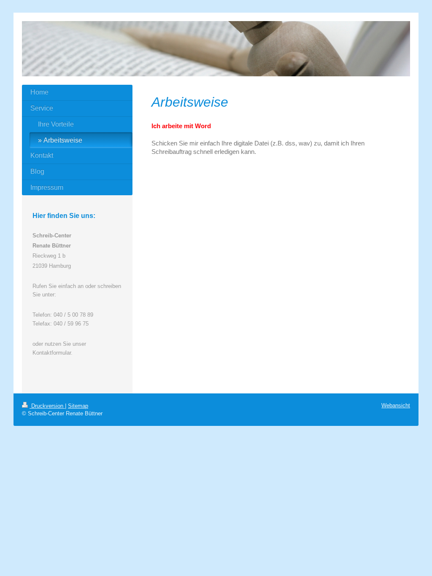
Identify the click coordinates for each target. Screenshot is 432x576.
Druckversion (47, 406)
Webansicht (395, 405)
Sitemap (78, 406)
